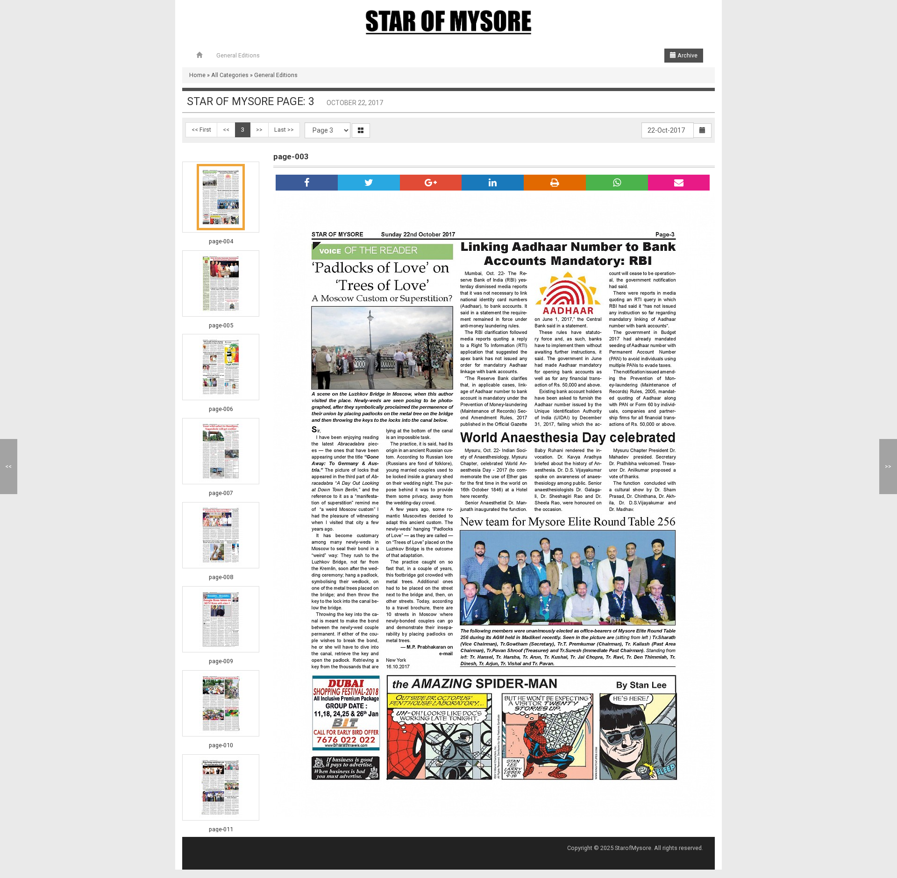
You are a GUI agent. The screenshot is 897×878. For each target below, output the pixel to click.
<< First (201, 129)
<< (226, 129)
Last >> (284, 129)
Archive (687, 55)
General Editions (238, 55)
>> (259, 129)
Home (197, 74)
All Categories (230, 74)
